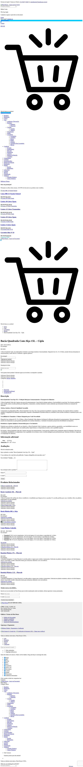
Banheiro (9, 123)
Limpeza (12, 142)
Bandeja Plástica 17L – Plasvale (11, 553)
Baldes (12, 140)
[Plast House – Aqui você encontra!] (10, 4)
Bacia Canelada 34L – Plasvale (11, 492)
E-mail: (3, 597)
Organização (10, 131)
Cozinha (9, 127)
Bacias (12, 139)
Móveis (12, 145)
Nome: (2, 594)
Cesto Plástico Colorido (8, 528)
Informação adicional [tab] (9, 391)
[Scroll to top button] (80, 759)
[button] (8, 361)
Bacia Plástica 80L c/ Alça (9, 511)
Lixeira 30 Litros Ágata (8, 201)
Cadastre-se (10, 19)
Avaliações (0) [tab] (7, 392)
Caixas (5, 118)
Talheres (12, 130)
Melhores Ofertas (5, 181)
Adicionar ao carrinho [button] (6, 501)
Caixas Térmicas (11, 178)
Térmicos (6, 175)
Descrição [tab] (6, 389)
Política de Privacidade (10, 617)
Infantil (6, 165)
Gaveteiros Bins (8, 161)
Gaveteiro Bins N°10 (7, 232)
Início (5, 326)
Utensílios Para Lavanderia (17, 143)
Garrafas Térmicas (12, 177)
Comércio (6, 146)
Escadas (9, 148)
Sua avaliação (5, 458)
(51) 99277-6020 (24, 2)
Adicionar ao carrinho (6, 359)
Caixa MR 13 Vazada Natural (11, 194)
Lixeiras (6, 171)
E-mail (3, 475)
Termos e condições (9, 619)
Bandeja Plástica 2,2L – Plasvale (11, 572)
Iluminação (10, 152)
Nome (3, 472)
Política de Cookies (9, 620)
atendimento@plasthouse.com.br (38, 2)
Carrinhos (12, 137)
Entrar (2, 17)
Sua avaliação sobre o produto (9, 469)
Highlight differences (11, 652)
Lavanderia (10, 134)
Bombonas (6, 117)
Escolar (9, 167)
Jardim (9, 133)
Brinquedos (10, 168)
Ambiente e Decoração (13, 121)
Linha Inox (7, 170)
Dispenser (12, 126)
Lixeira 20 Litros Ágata (8, 217)
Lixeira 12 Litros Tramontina (10, 209)
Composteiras (7, 158)
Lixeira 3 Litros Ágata (8, 225)
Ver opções (3, 542)
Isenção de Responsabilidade (11, 622)
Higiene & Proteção (12, 155)
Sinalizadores (10, 149)
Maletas (6, 172)
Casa (5, 120)
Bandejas (6, 115)
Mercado (9, 150)
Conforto (6, 159)
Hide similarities (10, 650)
